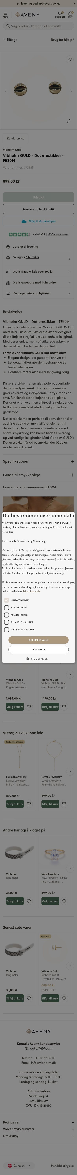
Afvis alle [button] (38, 649)
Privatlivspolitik (31, 591)
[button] (38, 658)
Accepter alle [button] (38, 639)
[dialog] (38, 587)
